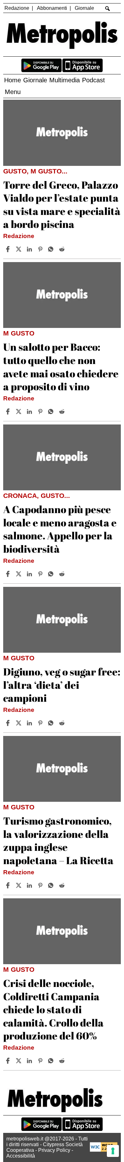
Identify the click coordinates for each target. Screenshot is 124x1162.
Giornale (84, 8)
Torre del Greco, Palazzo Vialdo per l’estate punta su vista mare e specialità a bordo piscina (62, 204)
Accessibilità (20, 1156)
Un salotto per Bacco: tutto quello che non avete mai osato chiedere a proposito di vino (61, 366)
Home (12, 80)
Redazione (16, 8)
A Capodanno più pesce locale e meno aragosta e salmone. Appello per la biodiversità (60, 529)
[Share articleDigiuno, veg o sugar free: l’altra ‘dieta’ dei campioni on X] (19, 723)
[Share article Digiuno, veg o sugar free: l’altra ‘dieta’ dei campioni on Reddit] (62, 723)
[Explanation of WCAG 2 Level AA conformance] (104, 1150)
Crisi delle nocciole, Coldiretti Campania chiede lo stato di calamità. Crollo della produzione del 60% (53, 1009)
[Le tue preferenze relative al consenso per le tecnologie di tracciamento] (113, 1151)
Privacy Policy (54, 1150)
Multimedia (64, 80)
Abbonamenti (52, 8)
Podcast (93, 80)
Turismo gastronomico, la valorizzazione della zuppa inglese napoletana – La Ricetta (58, 840)
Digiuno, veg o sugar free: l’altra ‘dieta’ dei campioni (61, 685)
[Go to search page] (107, 8)
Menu (13, 91)
